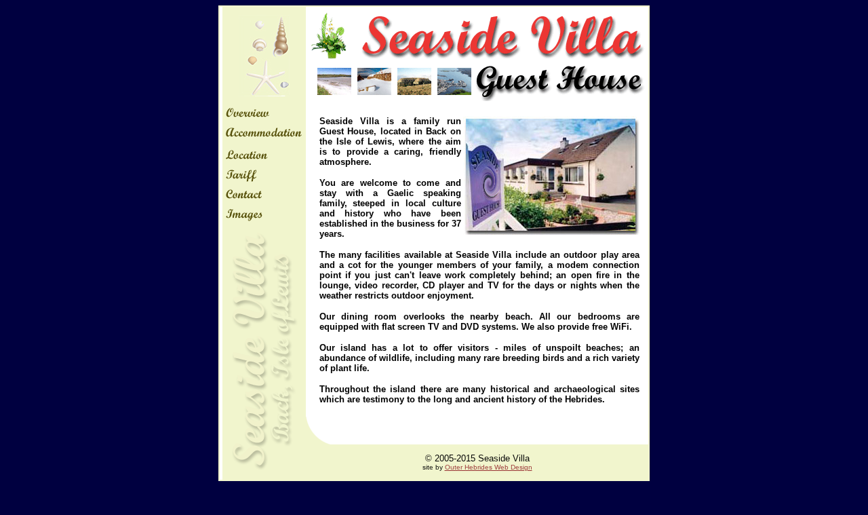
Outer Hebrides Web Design (488, 467)
